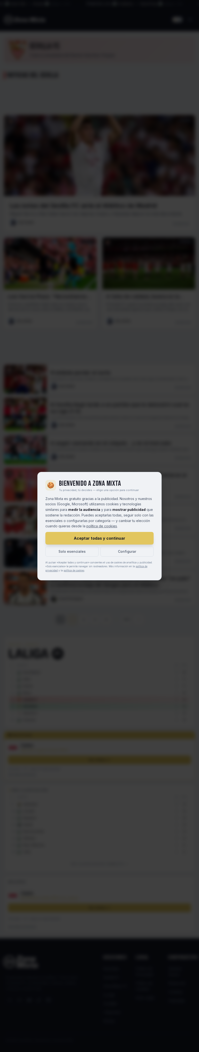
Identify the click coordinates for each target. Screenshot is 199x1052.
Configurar (127, 551)
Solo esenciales (72, 551)
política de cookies (101, 526)
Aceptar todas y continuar (99, 538)
